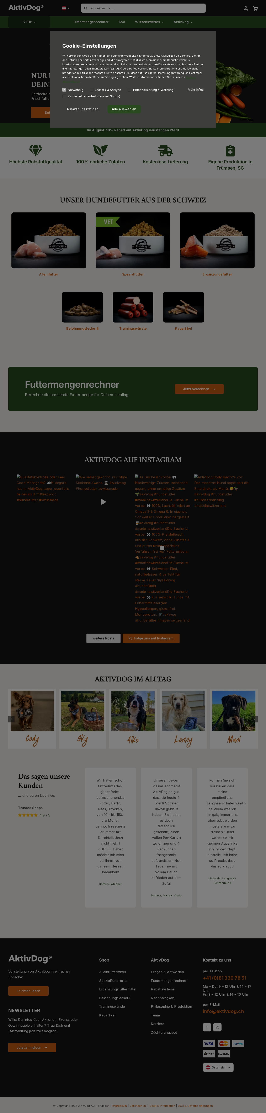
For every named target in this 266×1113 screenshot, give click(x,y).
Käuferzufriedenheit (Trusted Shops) (94, 96)
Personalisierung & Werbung (153, 90)
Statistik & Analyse (108, 90)
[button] (196, 89)
